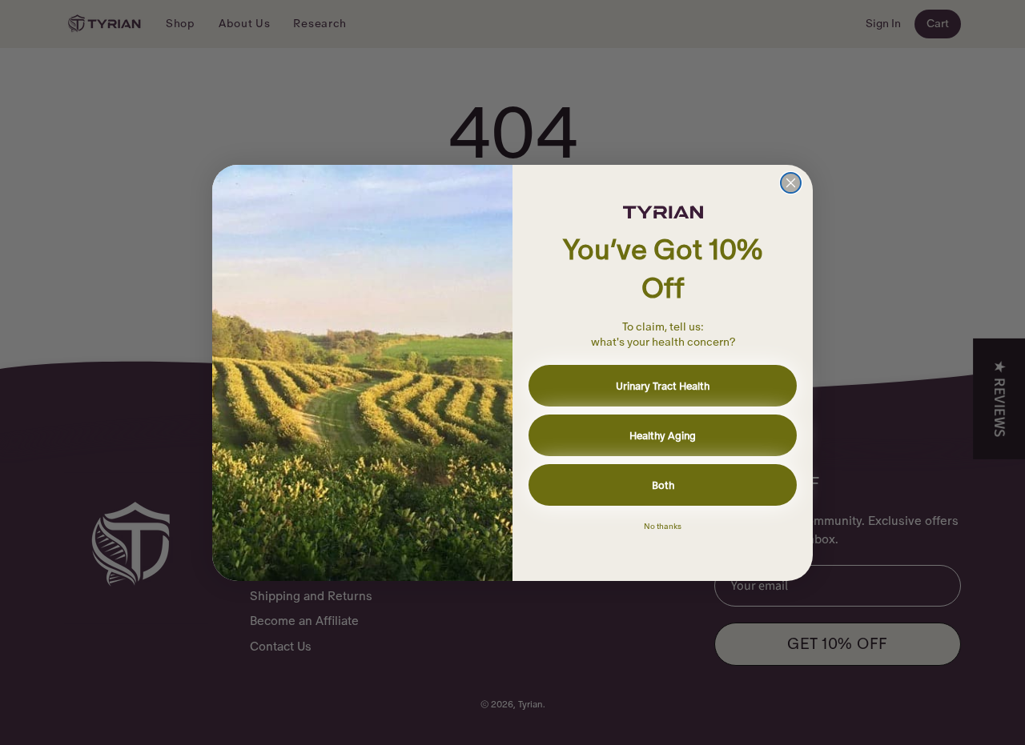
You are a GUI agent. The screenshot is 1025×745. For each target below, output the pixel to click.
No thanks (662, 526)
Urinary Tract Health (662, 386)
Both (663, 485)
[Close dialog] (791, 183)
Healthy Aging (662, 436)
